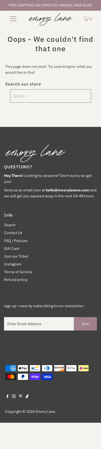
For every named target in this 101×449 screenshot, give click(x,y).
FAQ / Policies (15, 240)
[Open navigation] (13, 18)
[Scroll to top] (90, 438)
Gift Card (11, 248)
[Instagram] (14, 396)
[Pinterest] (20, 396)
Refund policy (15, 279)
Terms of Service (18, 271)
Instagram (12, 264)
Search (10, 224)
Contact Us (13, 232)
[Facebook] (7, 396)
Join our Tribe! (16, 256)
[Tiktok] (27, 396)
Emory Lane (45, 411)
